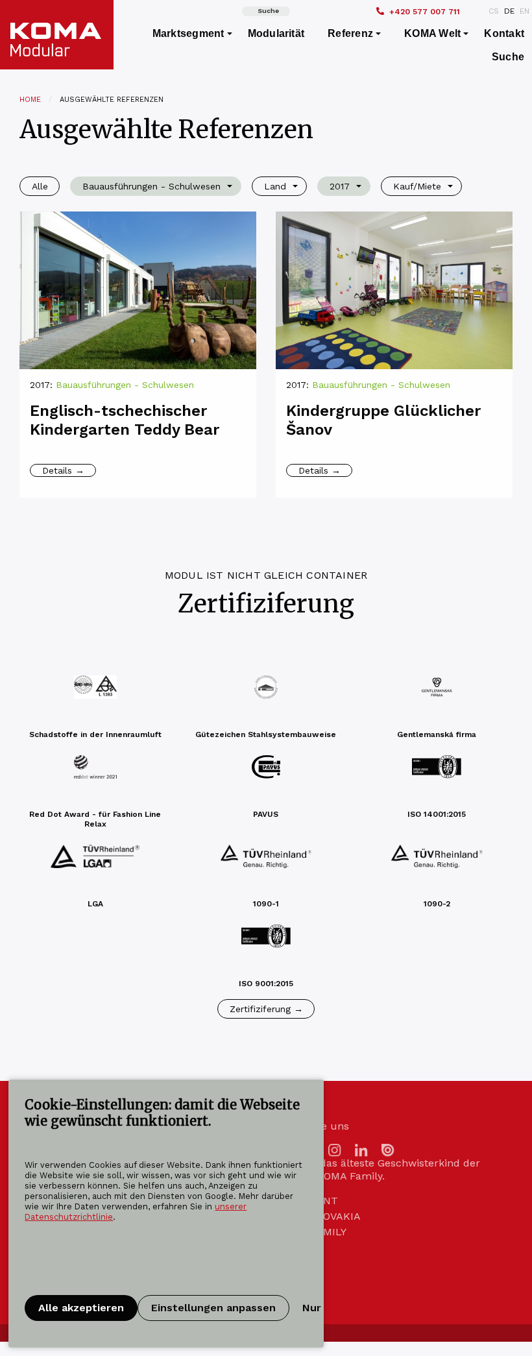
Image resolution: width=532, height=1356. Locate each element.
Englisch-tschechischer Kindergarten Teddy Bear (124, 420)
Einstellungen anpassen (213, 1308)
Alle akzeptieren (81, 1308)
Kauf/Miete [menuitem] (417, 186)
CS (494, 11)
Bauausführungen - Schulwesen (125, 385)
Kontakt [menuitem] (504, 33)
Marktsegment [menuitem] (188, 33)
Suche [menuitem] (508, 56)
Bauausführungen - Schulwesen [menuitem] (151, 186)
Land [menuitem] (275, 186)
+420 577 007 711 (424, 11)
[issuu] (387, 1149)
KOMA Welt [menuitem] (432, 33)
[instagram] (334, 1149)
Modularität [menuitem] (276, 33)
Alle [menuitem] (40, 186)
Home (30, 99)
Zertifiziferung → (266, 1009)
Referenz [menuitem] (350, 33)
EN (524, 11)
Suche (268, 10)
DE (509, 11)
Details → (63, 470)
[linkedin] (361, 1149)
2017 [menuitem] (340, 186)
